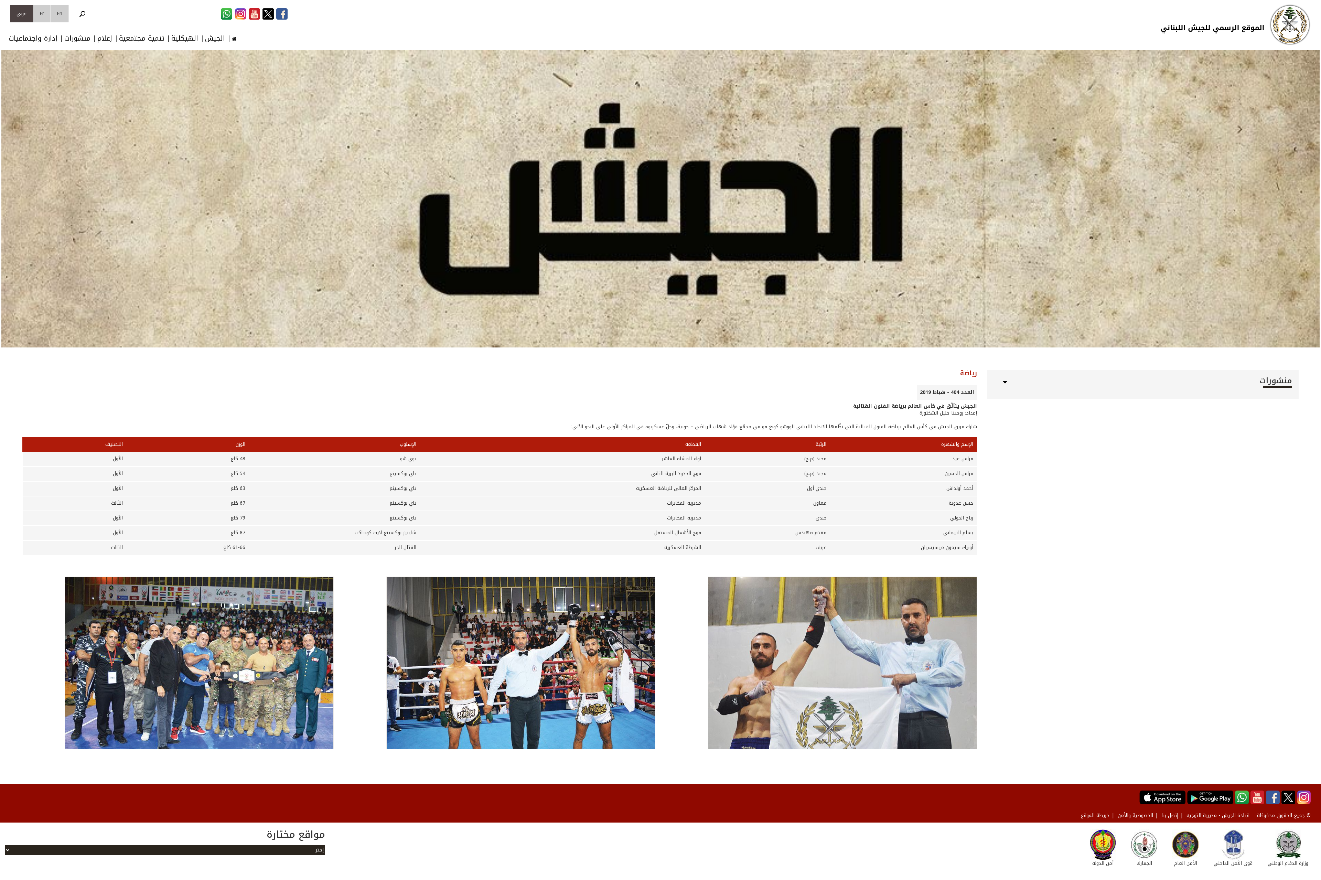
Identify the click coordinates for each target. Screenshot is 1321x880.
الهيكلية (184, 38)
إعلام (104, 38)
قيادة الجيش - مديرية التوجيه (1217, 815)
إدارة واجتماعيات (33, 38)
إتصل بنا (1169, 815)
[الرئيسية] (1290, 24)
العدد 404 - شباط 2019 (947, 392)
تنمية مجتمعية (141, 38)
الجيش (215, 38)
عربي (22, 13)
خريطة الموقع (1095, 815)
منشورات (77, 38)
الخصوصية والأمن (1135, 815)
